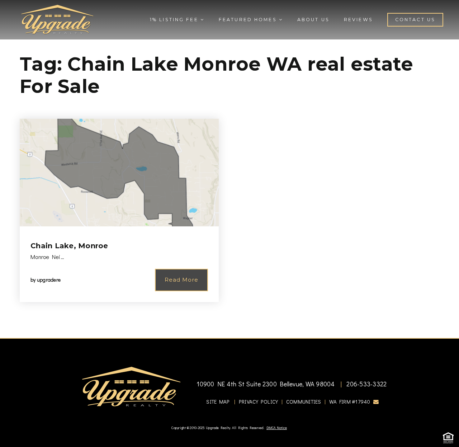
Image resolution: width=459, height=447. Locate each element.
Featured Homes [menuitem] (249, 19)
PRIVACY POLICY (258, 401)
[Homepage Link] (57, 18)
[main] (229, 169)
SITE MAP (218, 401)
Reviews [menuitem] (358, 19)
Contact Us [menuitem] (415, 19)
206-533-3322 (366, 384)
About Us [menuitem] (313, 19)
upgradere (49, 279)
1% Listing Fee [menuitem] (175, 19)
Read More (181, 279)
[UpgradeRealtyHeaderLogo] (131, 386)
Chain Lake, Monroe (69, 245)
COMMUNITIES (303, 401)
